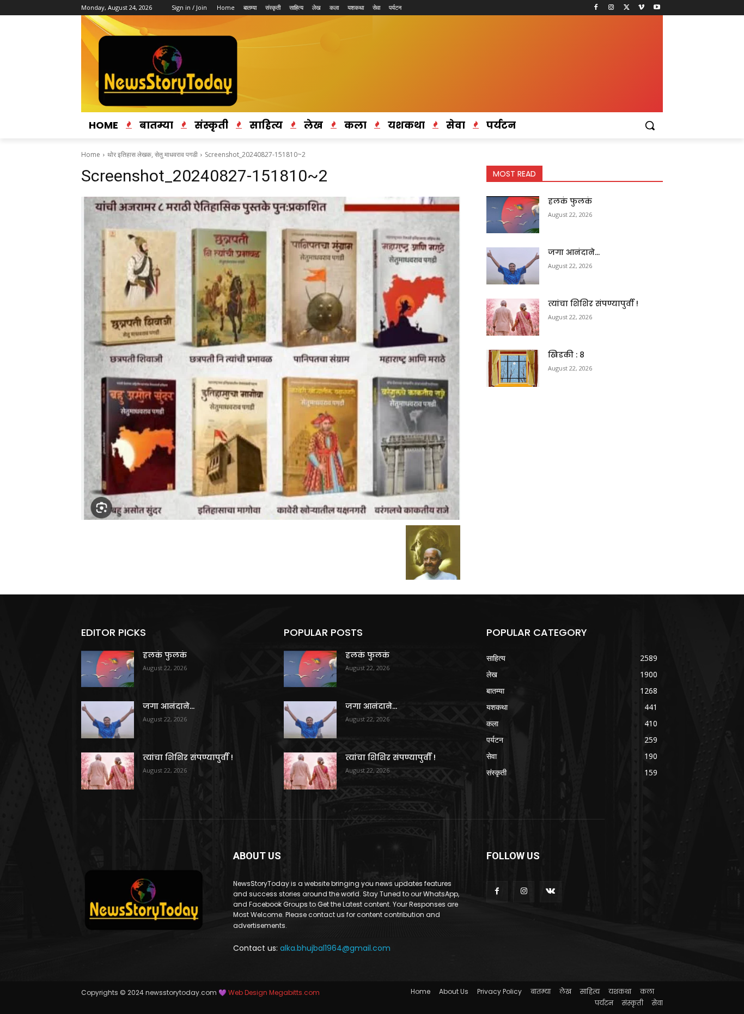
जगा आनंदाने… (574, 252)
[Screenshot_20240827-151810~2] (270, 358)
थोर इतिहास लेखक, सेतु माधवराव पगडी (152, 154)
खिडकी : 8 (566, 354)
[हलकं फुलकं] (512, 214)
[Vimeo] (641, 8)
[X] (626, 8)
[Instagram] (611, 8)
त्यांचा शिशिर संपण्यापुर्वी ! (593, 303)
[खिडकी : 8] (512, 368)
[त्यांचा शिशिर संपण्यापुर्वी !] (512, 317)
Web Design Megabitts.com (273, 992)
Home (90, 154)
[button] (650, 125)
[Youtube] (656, 8)
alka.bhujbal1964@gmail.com (335, 948)
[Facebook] (596, 8)
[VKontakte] (550, 891)
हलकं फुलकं (570, 201)
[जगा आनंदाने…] (512, 265)
